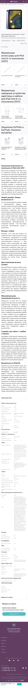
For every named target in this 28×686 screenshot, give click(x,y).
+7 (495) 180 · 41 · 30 (8, 668)
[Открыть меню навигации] (2, 1)
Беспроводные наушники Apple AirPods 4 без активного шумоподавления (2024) (6, 148)
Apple (6, 4)
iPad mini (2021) (21, 4)
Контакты (3, 652)
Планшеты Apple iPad (13, 4)
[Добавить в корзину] (12, 85)
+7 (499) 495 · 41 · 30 (8, 670)
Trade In (3, 649)
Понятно (19, 684)
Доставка (3, 640)
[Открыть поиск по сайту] (4, 1)
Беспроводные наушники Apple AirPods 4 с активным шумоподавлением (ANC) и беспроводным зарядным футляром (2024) (21, 148)
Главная (2, 4)
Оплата (3, 643)
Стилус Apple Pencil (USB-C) (7, 75)
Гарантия (3, 646)
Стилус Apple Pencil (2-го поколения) (20, 76)
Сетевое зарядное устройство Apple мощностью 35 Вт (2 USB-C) (21, 117)
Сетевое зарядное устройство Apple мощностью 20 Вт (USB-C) (6, 117)
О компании (4, 637)
